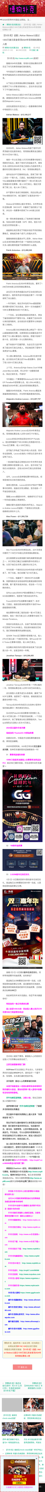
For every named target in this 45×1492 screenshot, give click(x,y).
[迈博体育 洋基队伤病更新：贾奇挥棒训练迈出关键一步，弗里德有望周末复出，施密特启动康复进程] (33, 1404)
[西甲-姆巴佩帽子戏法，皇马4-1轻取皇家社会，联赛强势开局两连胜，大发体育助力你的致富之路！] (12, 1429)
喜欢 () (24, 1367)
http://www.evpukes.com (29, 1274)
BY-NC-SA (21, 1346)
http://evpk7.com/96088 (29, 1270)
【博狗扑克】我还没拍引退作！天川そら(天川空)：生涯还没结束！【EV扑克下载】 (12, 1387)
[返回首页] (3, 24)
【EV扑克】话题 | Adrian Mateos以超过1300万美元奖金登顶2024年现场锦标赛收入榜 (21, 40)
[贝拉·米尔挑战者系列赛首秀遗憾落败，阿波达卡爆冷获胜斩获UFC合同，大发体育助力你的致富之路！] (33, 1429)
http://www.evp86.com (24, 58)
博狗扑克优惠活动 (13, 24)
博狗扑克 (27, 47)
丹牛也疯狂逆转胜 (27, 1106)
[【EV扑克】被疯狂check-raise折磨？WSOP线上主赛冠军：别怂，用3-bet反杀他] (12, 1404)
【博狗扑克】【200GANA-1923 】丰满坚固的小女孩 (32, 1385)
